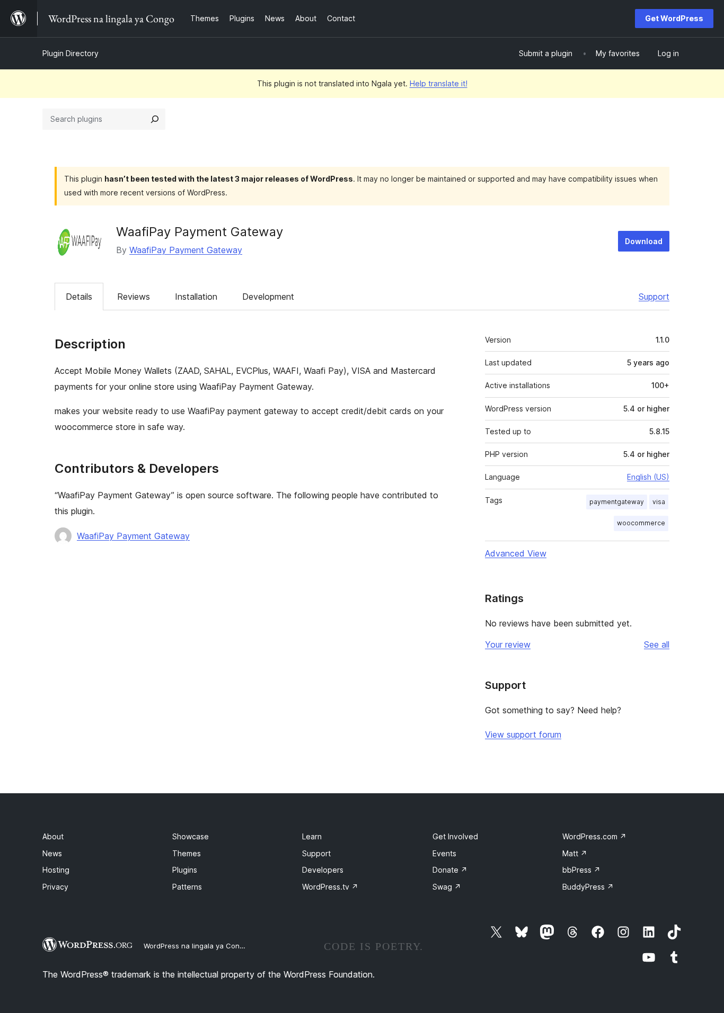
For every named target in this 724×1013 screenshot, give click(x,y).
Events (444, 853)
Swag (446, 886)
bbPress (581, 869)
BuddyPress (588, 886)
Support (654, 296)
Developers (322, 869)
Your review (508, 644)
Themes (186, 853)
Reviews (133, 296)
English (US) (648, 476)
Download (644, 241)
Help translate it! (438, 83)
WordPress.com (594, 836)
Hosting (55, 869)
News (52, 853)
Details (79, 296)
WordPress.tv (330, 886)
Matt (574, 853)
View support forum (523, 734)
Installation (196, 296)
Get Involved (455, 836)
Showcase (190, 836)
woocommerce (641, 523)
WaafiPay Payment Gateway (185, 250)
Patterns (187, 886)
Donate (449, 869)
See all (656, 644)
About (53, 836)
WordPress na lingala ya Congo (196, 946)
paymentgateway (616, 502)
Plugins (184, 869)
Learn (312, 836)
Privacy (55, 886)
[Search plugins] (154, 119)
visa (658, 502)
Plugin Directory (70, 53)
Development (268, 296)
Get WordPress (674, 18)
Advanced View (515, 553)
